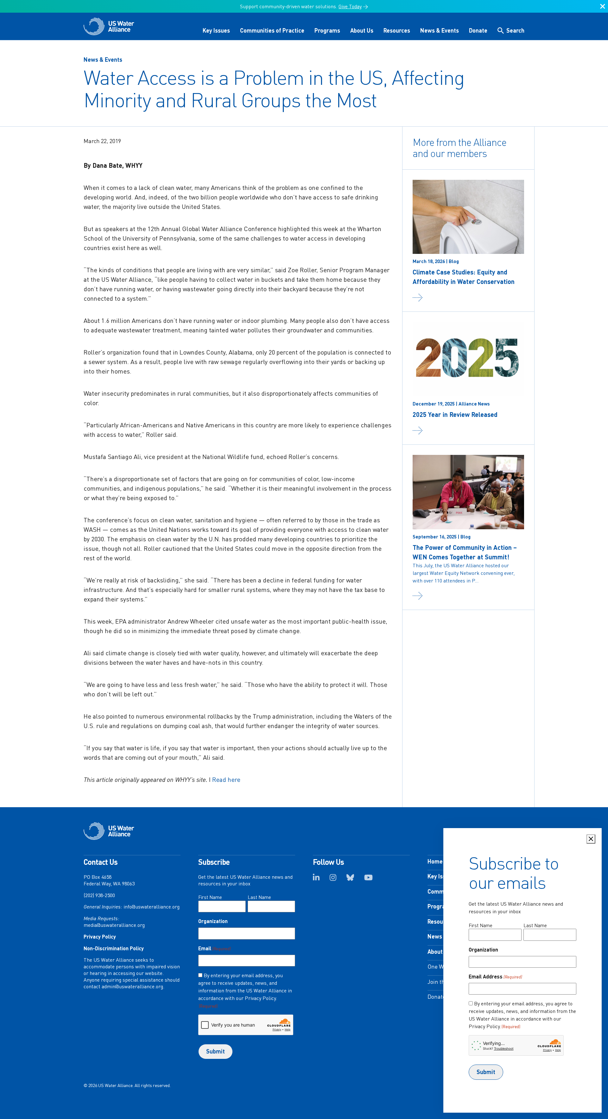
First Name (210, 897)
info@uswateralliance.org (152, 906)
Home (435, 861)
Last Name (259, 897)
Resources (396, 30)
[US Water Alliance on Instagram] (333, 879)
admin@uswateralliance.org (132, 986)
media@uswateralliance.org (114, 925)
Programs (327, 30)
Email (214, 948)
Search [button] (515, 30)
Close (602, 9)
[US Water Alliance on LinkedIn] (316, 879)
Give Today (350, 6)
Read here (226, 779)
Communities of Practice (272, 30)
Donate (478, 30)
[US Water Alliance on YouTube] (368, 879)
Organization (213, 921)
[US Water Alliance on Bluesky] (350, 879)
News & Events (439, 30)
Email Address (495, 976)
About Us (361, 30)
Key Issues (216, 30)
